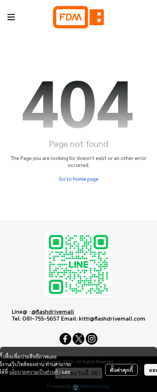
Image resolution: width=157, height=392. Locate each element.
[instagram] (91, 339)
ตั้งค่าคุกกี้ (121, 369)
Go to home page (79, 178)
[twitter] (78, 339)
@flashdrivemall (52, 311)
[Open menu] (11, 17)
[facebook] (65, 339)
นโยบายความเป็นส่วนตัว (35, 371)
